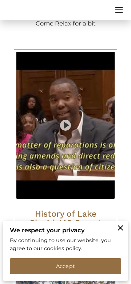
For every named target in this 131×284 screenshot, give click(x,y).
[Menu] (118, 10)
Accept (65, 266)
